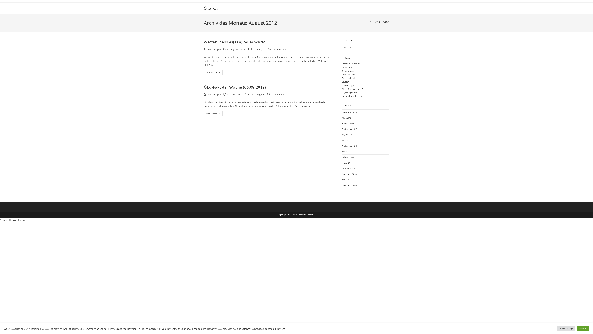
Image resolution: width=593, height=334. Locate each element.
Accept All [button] (582, 328)
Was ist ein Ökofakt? (351, 63)
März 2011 (346, 151)
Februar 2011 (348, 157)
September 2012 (349, 129)
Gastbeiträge (348, 85)
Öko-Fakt (211, 8)
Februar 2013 (348, 123)
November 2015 (349, 112)
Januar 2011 (347, 162)
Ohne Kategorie (258, 49)
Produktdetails (348, 78)
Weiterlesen (214, 73)
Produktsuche (348, 74)
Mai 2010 (346, 179)
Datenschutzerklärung (352, 96)
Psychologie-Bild (349, 92)
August (386, 21)
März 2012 (346, 140)
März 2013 (346, 117)
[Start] (371, 21)
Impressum (347, 67)
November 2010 (349, 174)
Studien (345, 81)
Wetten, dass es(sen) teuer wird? (234, 42)
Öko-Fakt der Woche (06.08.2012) (235, 87)
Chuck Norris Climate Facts (354, 89)
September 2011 (349, 146)
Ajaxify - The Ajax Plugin (12, 219)
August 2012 (347, 134)
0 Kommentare (279, 49)
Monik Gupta (214, 49)
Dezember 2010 (349, 168)
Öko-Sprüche (348, 71)
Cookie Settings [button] (566, 328)
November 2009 (349, 185)
